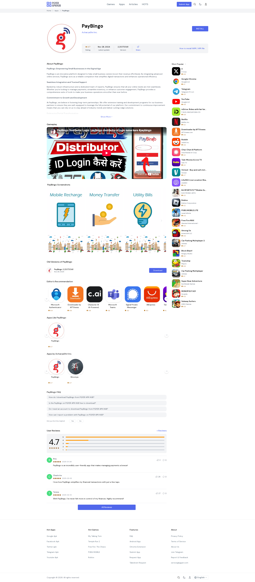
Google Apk (52, 536)
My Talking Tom (95, 536)
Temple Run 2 (94, 541)
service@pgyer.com (179, 563)
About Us (175, 547)
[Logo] (54, 4)
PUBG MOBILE (94, 552)
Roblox (91, 557)
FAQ (131, 536)
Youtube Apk (52, 557)
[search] (194, 4)
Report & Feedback (179, 557)
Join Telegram (177, 552)
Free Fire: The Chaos (97, 547)
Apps (122, 4)
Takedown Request (138, 563)
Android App (135, 541)
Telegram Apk (53, 552)
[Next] (161, 220)
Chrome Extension (138, 547)
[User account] (205, 4)
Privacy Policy (177, 536)
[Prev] (51, 220)
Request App (135, 557)
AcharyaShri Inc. (89, 32)
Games (111, 4)
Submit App (184, 4)
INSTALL (200, 28)
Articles (133, 4)
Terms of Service (178, 541)
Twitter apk (52, 547)
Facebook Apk (53, 541)
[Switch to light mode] (200, 4)
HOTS (145, 4)
